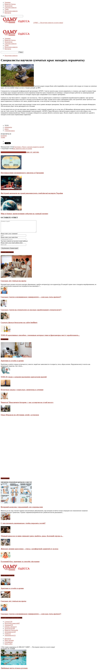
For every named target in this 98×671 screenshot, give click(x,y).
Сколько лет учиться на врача (13, 281)
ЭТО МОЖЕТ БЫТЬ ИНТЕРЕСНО (13, 152)
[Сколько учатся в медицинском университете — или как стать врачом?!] (4, 293)
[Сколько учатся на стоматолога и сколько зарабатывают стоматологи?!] (4, 306)
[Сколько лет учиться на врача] (16, 277)
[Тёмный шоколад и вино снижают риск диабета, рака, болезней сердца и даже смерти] (5, 532)
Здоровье (8, 2)
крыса (7, 129)
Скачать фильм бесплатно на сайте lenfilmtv (19, 322)
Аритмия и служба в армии (12, 361)
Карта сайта (8, 644)
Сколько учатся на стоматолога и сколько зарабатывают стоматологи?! (31, 310)
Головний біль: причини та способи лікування (20, 561)
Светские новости (10, 7)
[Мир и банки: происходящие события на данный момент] (11, 210)
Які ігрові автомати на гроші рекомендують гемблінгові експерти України (32, 193)
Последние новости (11, 11)
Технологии (8, 6)
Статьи (8, 621)
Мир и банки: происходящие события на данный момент (24, 214)
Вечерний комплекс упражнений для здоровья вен (22, 507)
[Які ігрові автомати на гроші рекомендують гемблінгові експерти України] (11, 189)
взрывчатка (8, 127)
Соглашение (9, 642)
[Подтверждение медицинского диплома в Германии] (11, 169)
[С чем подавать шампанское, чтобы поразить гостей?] (5, 519)
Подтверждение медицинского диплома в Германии (22, 173)
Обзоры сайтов (11, 627)
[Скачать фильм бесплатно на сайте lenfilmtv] (5, 319)
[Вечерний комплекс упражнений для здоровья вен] (16, 503)
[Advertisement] (23, 26)
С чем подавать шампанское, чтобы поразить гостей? (23, 523)
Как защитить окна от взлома (22, 148)
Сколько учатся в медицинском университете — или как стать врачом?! (31, 297)
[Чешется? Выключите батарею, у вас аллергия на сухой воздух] (4, 398)
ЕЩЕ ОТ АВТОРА (32, 152)
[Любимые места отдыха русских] (13, 664)
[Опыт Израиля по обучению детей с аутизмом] (5, 411)
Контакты (8, 12)
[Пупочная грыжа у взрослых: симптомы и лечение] (5, 386)
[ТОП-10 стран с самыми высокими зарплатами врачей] (5, 373)
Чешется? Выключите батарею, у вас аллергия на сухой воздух (27, 402)
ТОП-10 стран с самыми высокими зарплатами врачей (24, 377)
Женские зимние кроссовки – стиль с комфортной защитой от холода (29, 549)
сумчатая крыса (10, 130)
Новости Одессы (10, 4)
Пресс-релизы (9, 640)
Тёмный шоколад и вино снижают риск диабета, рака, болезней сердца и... (32, 536)
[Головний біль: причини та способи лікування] (5, 558)
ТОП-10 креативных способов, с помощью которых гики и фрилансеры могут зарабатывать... (40, 335)
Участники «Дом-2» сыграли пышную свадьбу (29, 147)
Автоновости (10, 632)
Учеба (7, 9)
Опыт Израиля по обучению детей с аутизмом (20, 415)
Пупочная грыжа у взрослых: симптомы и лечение (22, 390)
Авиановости (10, 635)
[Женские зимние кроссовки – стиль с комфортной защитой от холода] (5, 545)
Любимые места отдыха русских (14, 668)
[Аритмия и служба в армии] (16, 357)
